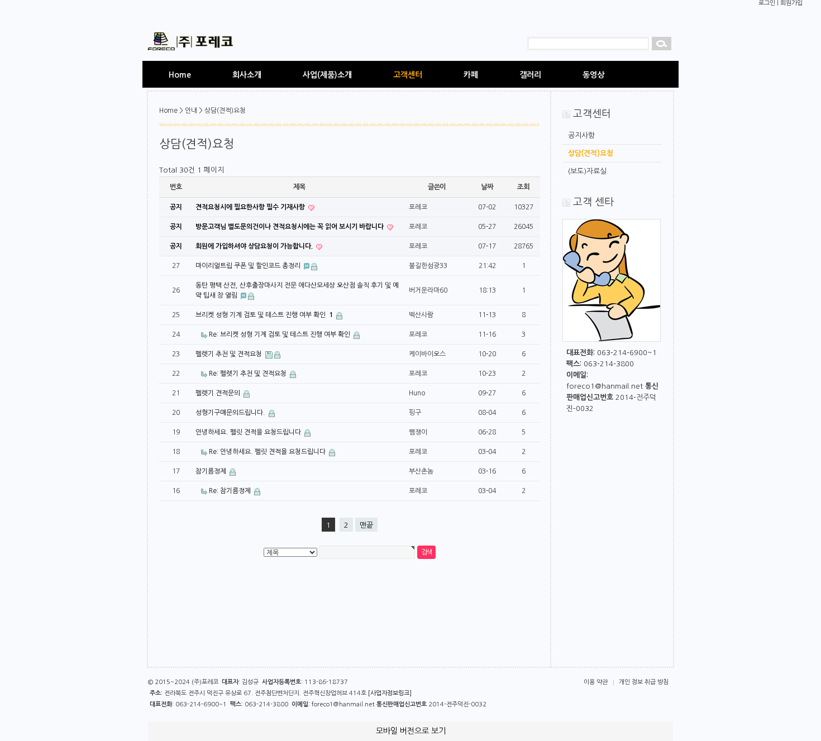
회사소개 (246, 75)
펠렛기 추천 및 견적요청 (229, 354)
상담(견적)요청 (590, 153)
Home (180, 75)
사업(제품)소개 (327, 75)
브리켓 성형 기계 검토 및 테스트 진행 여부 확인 (264, 315)
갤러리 (530, 75)
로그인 (766, 3)
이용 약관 (596, 682)
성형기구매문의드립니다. (231, 412)
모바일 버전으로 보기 (411, 731)
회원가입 (791, 3)
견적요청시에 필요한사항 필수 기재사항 (251, 207)
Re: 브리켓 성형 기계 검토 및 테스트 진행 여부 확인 (280, 334)
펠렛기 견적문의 (218, 393)
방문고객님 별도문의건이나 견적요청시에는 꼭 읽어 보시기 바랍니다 (290, 226)
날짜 (487, 187)
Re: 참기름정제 (230, 490)
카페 (471, 75)
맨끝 (366, 525)
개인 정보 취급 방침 (644, 682)
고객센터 (407, 75)
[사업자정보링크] (390, 693)
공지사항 (581, 135)
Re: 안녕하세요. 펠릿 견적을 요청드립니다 (268, 451)
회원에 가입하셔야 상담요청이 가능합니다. (254, 246)
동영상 (593, 75)
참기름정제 (211, 471)
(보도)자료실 (587, 171)
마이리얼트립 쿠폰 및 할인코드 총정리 (248, 265)
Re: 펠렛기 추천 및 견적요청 (248, 373)
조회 (523, 187)
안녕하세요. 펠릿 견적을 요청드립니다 (249, 432)
